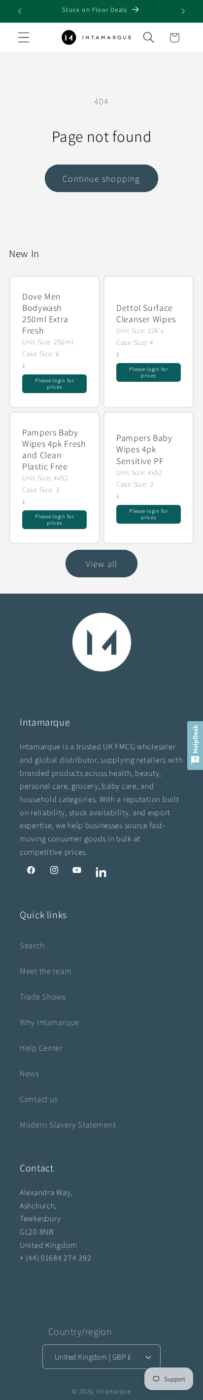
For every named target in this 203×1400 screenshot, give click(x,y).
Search (32, 945)
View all (102, 563)
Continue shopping (101, 178)
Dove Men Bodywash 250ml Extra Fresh (45, 313)
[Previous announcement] (20, 11)
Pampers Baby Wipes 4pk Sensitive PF (144, 449)
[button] (24, 38)
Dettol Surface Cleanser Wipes (146, 312)
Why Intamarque (49, 1022)
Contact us (39, 1099)
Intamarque (114, 1391)
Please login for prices (54, 383)
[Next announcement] (183, 11)
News (29, 1073)
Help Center (41, 1047)
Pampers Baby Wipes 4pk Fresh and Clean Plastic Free (53, 449)
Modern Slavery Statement (68, 1124)
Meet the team (45, 971)
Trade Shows (43, 996)
